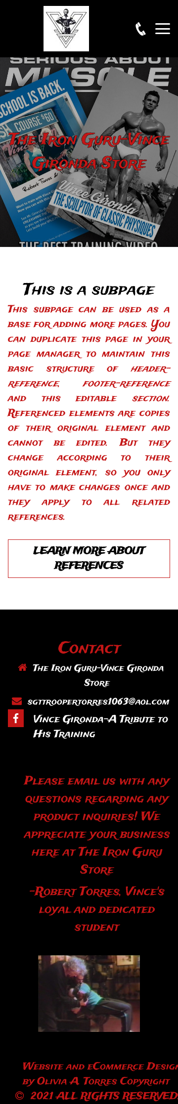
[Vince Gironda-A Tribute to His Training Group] (16, 718)
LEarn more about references (89, 558)
